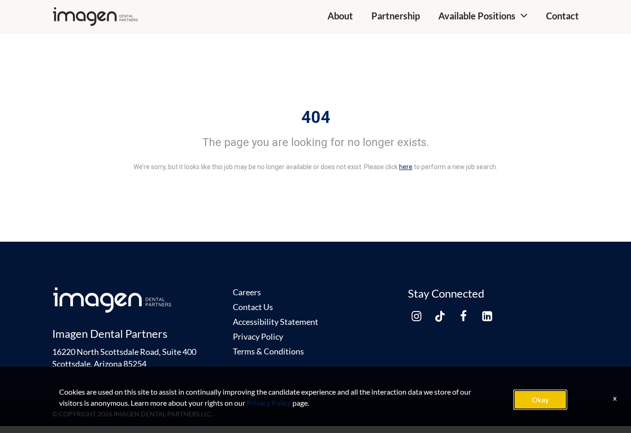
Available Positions (477, 15)
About (340, 15)
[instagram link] (416, 316)
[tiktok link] (439, 316)
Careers (247, 292)
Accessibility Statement (275, 322)
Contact (562, 15)
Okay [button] (540, 399)
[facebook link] (463, 316)
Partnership (395, 15)
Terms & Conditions (268, 351)
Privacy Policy (258, 336)
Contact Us (253, 307)
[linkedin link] (487, 316)
